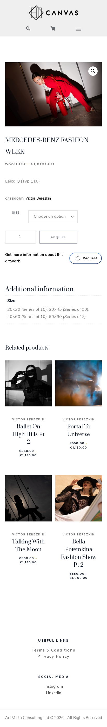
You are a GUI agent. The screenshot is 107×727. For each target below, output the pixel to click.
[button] (93, 71)
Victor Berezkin (38, 199)
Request (90, 258)
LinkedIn (53, 693)
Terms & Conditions (53, 651)
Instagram (53, 687)
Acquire (58, 237)
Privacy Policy (53, 657)
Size (16, 212)
